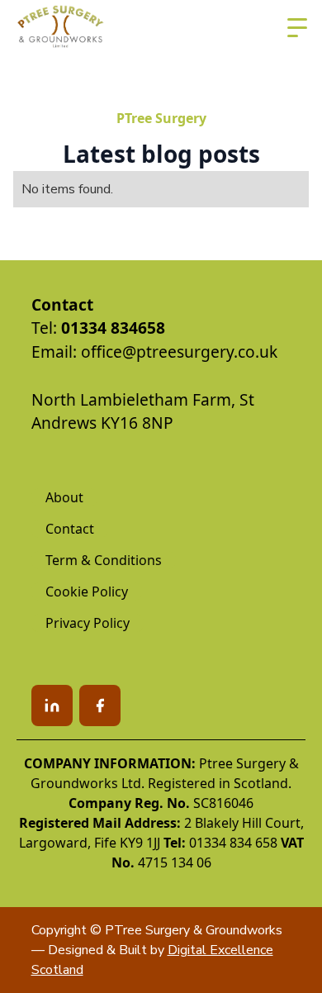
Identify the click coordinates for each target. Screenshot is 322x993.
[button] (297, 28)
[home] (61, 27)
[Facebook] (100, 705)
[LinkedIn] (52, 705)
